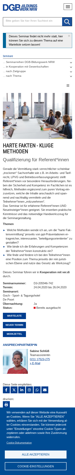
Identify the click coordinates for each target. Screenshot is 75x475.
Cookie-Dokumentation (19, 442)
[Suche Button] (67, 21)
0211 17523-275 (40, 359)
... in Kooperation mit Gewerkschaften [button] (26, 66)
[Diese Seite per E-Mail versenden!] (44, 389)
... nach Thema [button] (12, 75)
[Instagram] (29, 389)
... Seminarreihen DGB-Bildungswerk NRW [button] (29, 62)
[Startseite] (17, 7)
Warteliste (14, 315)
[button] (69, 36)
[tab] (37, 63)
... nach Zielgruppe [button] (14, 71)
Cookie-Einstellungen (36, 466)
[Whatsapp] (37, 389)
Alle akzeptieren (35, 454)
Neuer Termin (14, 325)
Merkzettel (14, 334)
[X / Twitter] (14, 389)
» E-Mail (35, 363)
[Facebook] (6, 389)
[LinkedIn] (21, 389)
